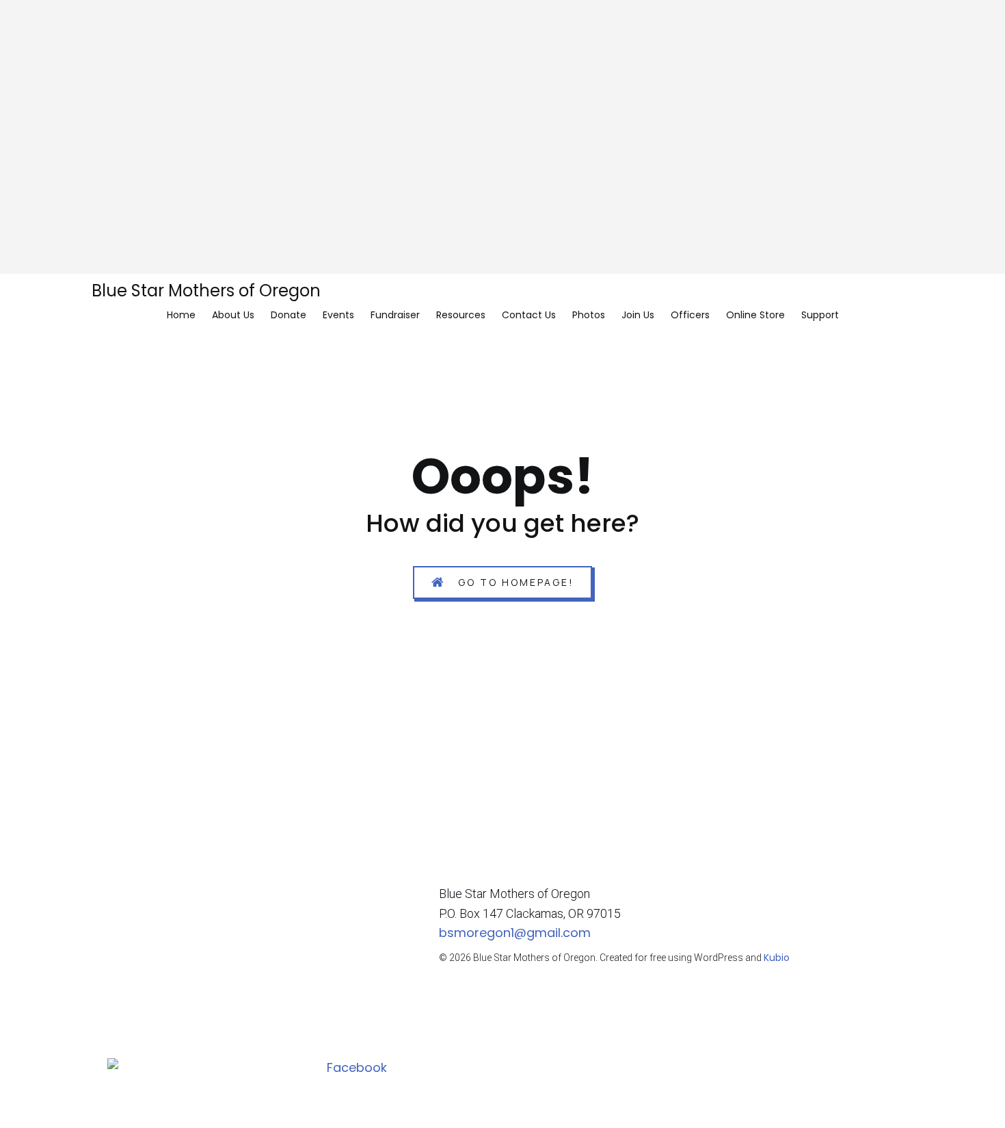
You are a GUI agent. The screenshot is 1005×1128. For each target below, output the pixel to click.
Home (181, 315)
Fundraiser (395, 315)
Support (820, 315)
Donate (288, 315)
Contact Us (529, 315)
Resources (460, 315)
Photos (588, 315)
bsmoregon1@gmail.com (515, 932)
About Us (233, 315)
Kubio (777, 957)
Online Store (755, 315)
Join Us (637, 315)
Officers (690, 315)
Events (338, 315)
